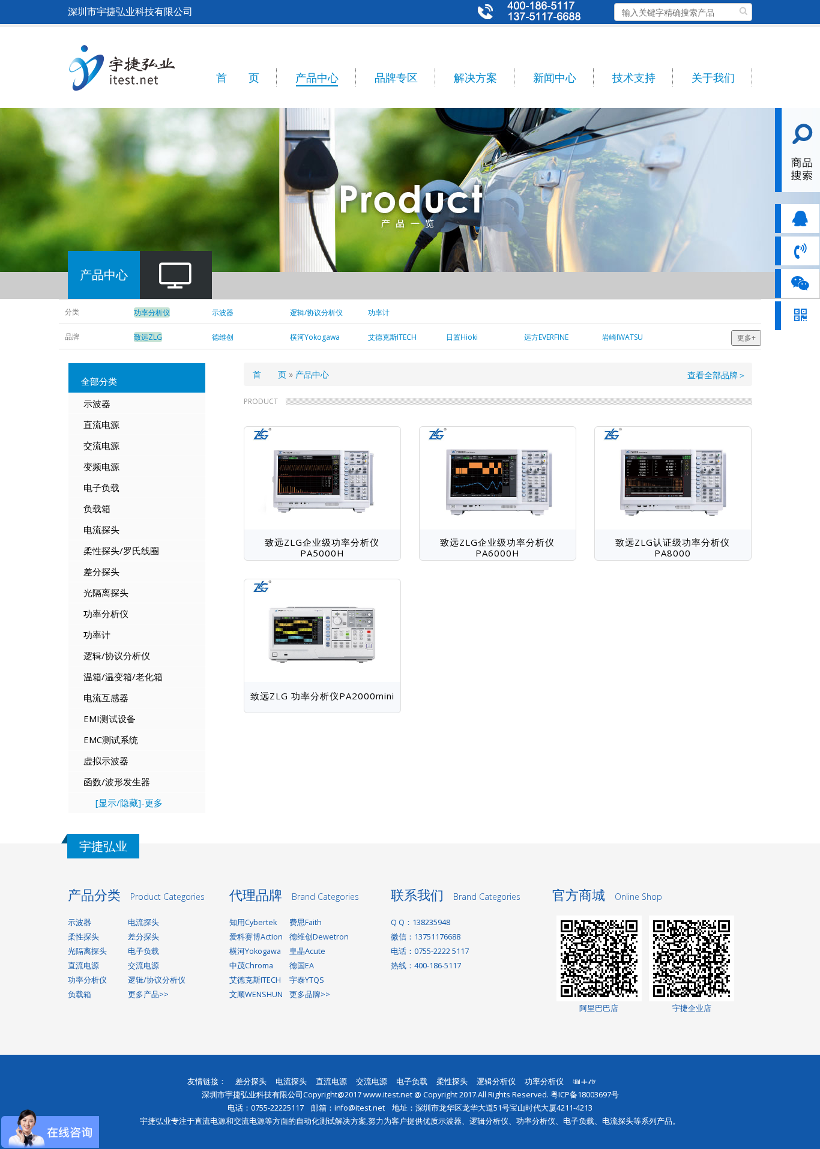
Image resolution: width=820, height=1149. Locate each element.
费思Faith (305, 922)
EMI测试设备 (109, 719)
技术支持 (634, 77)
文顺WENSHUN (256, 994)
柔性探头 (83, 937)
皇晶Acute (307, 951)
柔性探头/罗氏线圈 (121, 550)
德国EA (301, 966)
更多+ (746, 338)
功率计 (96, 635)
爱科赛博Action (256, 937)
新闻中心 (554, 77)
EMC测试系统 (110, 740)
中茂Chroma (251, 966)
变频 (92, 466)
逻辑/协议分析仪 (116, 656)
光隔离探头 (105, 593)
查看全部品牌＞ (716, 375)
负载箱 (96, 508)
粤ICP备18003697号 (584, 1095)
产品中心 (317, 77)
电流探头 (101, 529)
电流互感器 (105, 698)
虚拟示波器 (105, 761)
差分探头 (101, 571)
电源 (110, 466)
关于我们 (713, 77)
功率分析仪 (105, 614)
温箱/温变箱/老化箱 (123, 677)
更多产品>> (148, 994)
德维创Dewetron (319, 937)
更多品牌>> (309, 994)
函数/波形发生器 (116, 782)
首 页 (237, 77)
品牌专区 (396, 77)
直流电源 (101, 424)
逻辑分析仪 (496, 1081)
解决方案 (475, 77)
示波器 (96, 403)
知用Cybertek (253, 922)
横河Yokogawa (255, 951)
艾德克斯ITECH (255, 980)
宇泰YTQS (306, 980)
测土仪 (584, 1078)
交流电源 (101, 445)
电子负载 (101, 487)
